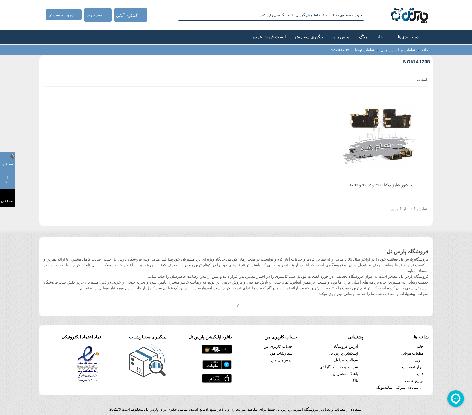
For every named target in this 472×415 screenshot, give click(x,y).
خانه (379, 36)
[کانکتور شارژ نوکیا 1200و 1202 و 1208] (381, 136)
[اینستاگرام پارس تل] (217, 305)
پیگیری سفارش (309, 36)
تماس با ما (341, 36)
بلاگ (363, 36)
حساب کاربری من (278, 346)
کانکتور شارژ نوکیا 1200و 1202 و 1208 (380, 185)
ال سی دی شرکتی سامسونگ (400, 387)
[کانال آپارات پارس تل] (249, 305)
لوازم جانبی (414, 380)
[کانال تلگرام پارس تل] (228, 305)
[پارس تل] (398, 15)
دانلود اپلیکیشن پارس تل (210, 337)
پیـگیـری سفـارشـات (147, 337)
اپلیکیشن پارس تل (343, 353)
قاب (420, 374)
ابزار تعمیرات (413, 367)
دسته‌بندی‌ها (408, 36)
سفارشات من (281, 353)
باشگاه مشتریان (345, 374)
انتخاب (421, 79)
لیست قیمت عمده (269, 36)
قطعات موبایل (412, 353)
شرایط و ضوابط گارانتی (338, 367)
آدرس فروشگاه (345, 346)
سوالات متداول (346, 360)
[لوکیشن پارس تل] (238, 305)
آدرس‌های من (282, 360)
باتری (419, 360)
